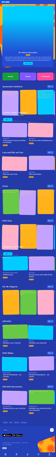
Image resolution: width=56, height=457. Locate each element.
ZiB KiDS (5, 422)
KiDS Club (16, 422)
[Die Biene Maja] (10, 202)
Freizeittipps (23, 422)
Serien (11, 422)
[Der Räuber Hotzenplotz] (10, 236)
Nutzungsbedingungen (6, 442)
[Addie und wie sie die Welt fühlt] (28, 202)
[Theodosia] (45, 202)
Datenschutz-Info (25, 442)
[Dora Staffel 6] (10, 302)
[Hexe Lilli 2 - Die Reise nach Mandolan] (45, 236)
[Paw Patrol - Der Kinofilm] (28, 236)
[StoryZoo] (28, 302)
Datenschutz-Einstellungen (7, 444)
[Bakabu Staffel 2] (45, 302)
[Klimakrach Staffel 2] (10, 102)
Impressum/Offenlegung (16, 442)
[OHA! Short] (28, 102)
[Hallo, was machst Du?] (45, 102)
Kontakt (5, 430)
